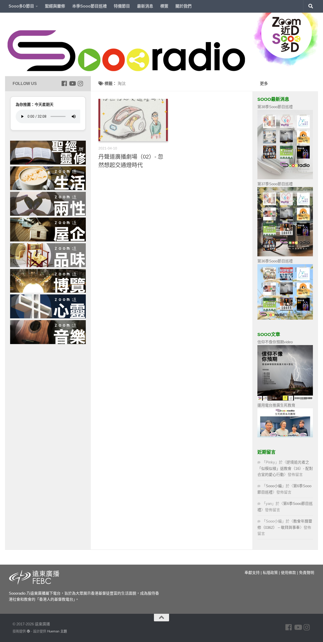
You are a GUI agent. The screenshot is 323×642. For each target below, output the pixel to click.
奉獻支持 (252, 572)
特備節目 (122, 6)
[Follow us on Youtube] (72, 83)
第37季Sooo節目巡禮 (275, 184)
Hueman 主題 (57, 631)
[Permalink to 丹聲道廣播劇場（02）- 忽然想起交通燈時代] (133, 120)
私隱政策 (270, 572)
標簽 (164, 6)
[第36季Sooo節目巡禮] (285, 318)
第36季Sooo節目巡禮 (275, 261)
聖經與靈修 (55, 6)
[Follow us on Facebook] (64, 83)
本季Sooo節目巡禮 (89, 6)
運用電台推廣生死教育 (276, 405)
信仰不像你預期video (275, 342)
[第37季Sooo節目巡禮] (285, 255)
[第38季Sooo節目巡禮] (285, 178)
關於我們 (183, 6)
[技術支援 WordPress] (28, 631)
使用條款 (288, 572)
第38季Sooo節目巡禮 (275, 107)
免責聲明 (306, 572)
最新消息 (145, 6)
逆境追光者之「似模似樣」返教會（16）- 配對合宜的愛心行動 (285, 468)
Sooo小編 (274, 486)
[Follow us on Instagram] (80, 83)
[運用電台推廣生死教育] (285, 436)
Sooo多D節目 (21, 6)
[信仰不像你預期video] (285, 399)
